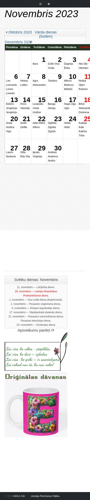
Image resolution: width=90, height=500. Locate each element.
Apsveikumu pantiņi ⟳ (36, 330)
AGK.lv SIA (18, 496)
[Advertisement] (45, 209)
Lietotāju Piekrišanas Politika (45, 496)
